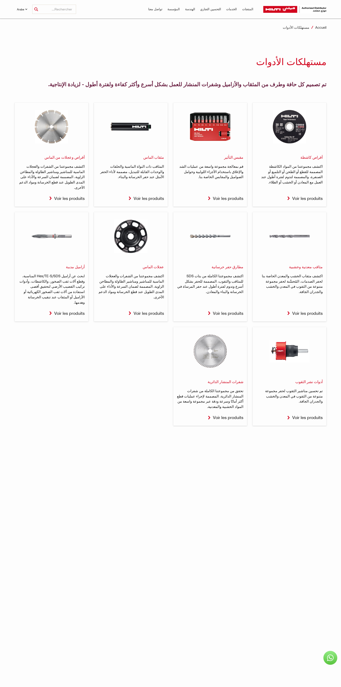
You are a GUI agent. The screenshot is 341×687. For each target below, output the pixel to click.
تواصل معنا (155, 9)
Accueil (320, 27)
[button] (247, 9)
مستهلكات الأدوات (296, 27)
